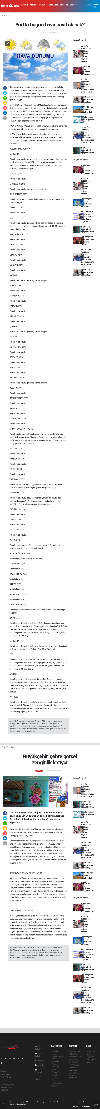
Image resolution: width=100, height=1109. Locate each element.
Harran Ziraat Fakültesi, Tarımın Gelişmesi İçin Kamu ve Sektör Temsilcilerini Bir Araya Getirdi (87, 135)
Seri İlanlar (73, 1070)
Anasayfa (5, 15)
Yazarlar (33, 5)
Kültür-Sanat (57, 1083)
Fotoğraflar (56, 1072)
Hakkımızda (5, 1072)
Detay (77, 1107)
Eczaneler (73, 1060)
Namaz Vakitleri (75, 1057)
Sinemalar (73, 1068)
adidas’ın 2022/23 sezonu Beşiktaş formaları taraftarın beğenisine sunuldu (87, 53)
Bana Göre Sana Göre (48, 5)
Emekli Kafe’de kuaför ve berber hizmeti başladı (87, 99)
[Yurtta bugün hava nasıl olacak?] (35, 60)
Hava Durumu (74, 1051)
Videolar (24, 5)
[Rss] (23, 1058)
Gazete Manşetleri (73, 1077)
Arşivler (41, 1065)
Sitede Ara (91, 1051)
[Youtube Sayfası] (15, 1058)
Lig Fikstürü (73, 1062)
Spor (54, 1080)
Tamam (87, 1107)
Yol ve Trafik (74, 1054)
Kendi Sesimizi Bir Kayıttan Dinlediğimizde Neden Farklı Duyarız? (87, 216)
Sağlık (54, 1069)
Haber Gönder (6, 1090)
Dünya (13, 747)
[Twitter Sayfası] (6, 1058)
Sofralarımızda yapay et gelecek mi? (87, 119)
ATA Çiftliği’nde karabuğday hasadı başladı (87, 109)
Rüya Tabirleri (92, 1060)
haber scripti (4, 1106)
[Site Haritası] (3, 1063)
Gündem (55, 1075)
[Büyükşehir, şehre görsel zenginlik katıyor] (35, 791)
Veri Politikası (6, 1077)
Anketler (90, 1054)
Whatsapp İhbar (7, 1087)
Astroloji (90, 1062)
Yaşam (54, 1086)
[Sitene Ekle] (7, 1063)
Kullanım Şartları (7, 1085)
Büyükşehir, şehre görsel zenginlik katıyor (87, 150)
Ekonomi (64, 5)
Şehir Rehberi (74, 1073)
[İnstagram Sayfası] (11, 1058)
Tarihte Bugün (74, 1065)
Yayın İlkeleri (5, 1074)
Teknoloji (55, 1067)
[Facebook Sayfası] (2, 1058)
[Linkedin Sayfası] (19, 1058)
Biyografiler (91, 1057)
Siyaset (73, 5)
